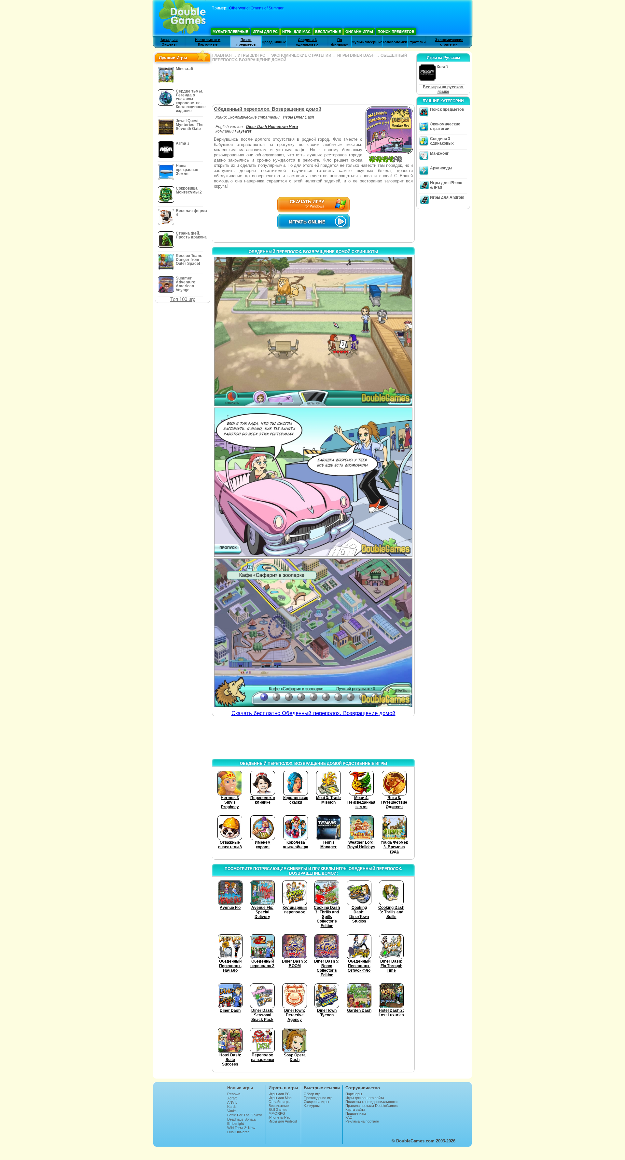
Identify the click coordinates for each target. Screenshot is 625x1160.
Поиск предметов (396, 32)
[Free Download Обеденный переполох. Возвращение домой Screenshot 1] (313, 331)
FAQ (349, 1117)
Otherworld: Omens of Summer (256, 8)
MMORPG (277, 1113)
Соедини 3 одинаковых (442, 141)
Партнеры (353, 1094)
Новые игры (240, 1087)
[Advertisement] (313, 83)
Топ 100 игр (182, 299)
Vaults (232, 1111)
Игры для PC (265, 32)
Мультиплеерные (230, 32)
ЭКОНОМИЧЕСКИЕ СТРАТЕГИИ (301, 55)
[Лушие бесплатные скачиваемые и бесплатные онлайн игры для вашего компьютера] (182, 18)
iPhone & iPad (279, 1117)
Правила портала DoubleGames (371, 1106)
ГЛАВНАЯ (222, 55)
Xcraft (232, 1098)
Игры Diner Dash (298, 117)
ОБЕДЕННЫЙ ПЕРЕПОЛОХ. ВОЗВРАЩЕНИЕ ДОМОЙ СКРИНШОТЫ (313, 252)
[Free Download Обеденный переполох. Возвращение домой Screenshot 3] (313, 632)
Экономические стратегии (254, 117)
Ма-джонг (439, 153)
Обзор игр (312, 1094)
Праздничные (274, 42)
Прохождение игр (318, 1098)
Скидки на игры (316, 1102)
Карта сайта (355, 1109)
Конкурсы (312, 1106)
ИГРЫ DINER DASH (356, 55)
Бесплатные (328, 32)
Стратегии (417, 42)
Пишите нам (355, 1113)
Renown (233, 1094)
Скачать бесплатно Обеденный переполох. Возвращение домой (313, 713)
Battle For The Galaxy (244, 1115)
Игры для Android (447, 197)
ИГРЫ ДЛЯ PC (251, 55)
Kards (232, 1107)
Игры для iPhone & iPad (446, 185)
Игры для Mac (296, 32)
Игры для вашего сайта (364, 1098)
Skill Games (278, 1109)
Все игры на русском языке (443, 89)
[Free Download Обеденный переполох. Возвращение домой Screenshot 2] (313, 482)
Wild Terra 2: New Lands (241, 1130)
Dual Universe (238, 1132)
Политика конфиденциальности (371, 1102)
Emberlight (235, 1123)
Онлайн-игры (359, 32)
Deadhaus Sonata (241, 1119)
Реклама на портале (362, 1121)
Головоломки (395, 42)
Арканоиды (441, 168)
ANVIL (232, 1102)
